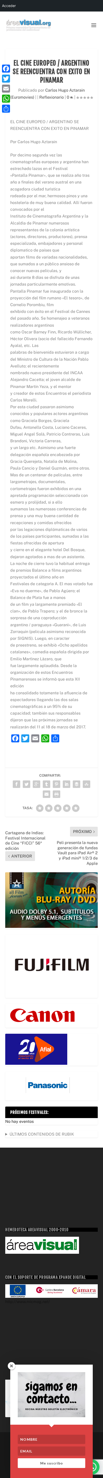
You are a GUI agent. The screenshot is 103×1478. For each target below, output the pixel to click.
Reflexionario (51, 97)
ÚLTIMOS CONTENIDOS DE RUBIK (42, 1134)
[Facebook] (6, 69)
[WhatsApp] (6, 99)
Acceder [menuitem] (9, 6)
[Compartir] (6, 109)
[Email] (6, 89)
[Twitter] (6, 79)
